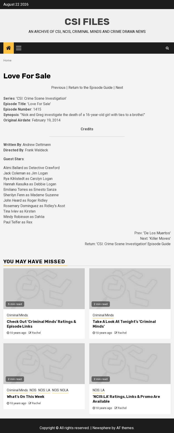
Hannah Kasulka (16, 184)
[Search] (167, 48)
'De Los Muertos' (157, 233)
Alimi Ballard (13, 168)
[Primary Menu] (20, 48)
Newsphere (101, 428)
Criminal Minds (17, 315)
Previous (58, 87)
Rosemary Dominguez (21, 206)
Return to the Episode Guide (90, 87)
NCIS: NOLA (60, 390)
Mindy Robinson (16, 217)
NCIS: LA (44, 390)
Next (119, 87)
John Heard (12, 200)
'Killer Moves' (160, 238)
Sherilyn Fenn (14, 195)
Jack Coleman (15, 173)
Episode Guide (159, 244)
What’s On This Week (25, 396)
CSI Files (87, 21)
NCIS (33, 390)
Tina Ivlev (11, 211)
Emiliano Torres (16, 189)
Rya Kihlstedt (14, 179)
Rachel (36, 332)
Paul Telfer (12, 222)
